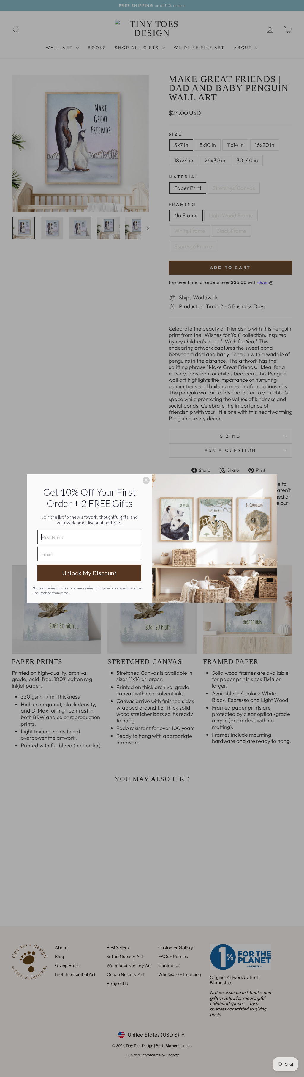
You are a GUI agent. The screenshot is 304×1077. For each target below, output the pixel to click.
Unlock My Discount (89, 572)
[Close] (146, 480)
